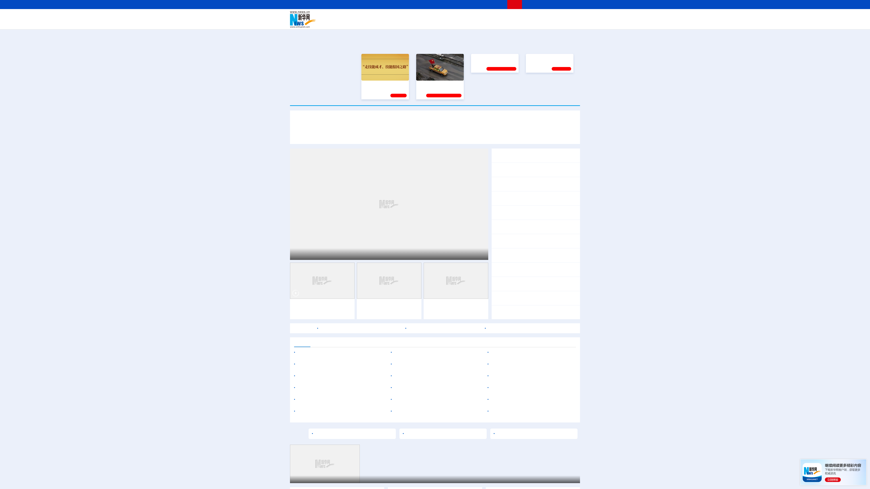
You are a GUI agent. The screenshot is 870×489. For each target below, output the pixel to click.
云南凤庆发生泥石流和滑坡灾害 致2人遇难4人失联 (361, 328)
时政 (378, 16)
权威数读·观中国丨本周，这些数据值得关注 (529, 155)
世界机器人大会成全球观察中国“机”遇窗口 (339, 135)
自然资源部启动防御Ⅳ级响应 (517, 258)
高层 (370, 16)
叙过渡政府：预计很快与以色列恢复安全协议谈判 (531, 411)
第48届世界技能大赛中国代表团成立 (523, 184)
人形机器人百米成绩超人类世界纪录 (535, 135)
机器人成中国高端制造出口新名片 (404, 135)
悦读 (514, 22)
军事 (521, 16)
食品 (369, 22)
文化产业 (570, 22)
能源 (477, 22)
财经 (401, 16)
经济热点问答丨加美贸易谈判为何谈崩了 (526, 298)
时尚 (507, 22)
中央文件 (570, 16)
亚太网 (544, 22)
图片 (544, 16)
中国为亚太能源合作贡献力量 (321, 352)
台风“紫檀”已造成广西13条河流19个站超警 (539, 238)
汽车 (361, 22)
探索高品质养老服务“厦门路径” (351, 376)
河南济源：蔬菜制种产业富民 (315, 479)
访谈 (529, 16)
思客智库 (435, 16)
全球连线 (449, 16)
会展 (485, 22)
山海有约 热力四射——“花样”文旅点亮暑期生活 (344, 254)
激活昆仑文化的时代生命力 (428, 434)
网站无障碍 (495, 4)
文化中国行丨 (371, 305)
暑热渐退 (367, 313)
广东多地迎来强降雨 (510, 269)
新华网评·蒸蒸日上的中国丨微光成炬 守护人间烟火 (534, 170)
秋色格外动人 (386, 313)
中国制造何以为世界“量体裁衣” (340, 434)
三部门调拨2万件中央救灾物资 (544, 244)
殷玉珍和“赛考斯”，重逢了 (319, 411)
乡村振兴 (431, 22)
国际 (393, 16)
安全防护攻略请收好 (458, 399)
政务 (552, 16)
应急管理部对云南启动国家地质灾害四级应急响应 (534, 252)
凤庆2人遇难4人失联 (558, 258)
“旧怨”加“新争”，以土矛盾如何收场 (518, 376)
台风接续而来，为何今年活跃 (418, 399)
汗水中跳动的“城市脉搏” (312, 305)
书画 (506, 16)
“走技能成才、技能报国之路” (384, 83)
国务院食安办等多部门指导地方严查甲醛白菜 (445, 328)
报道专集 (563, 45)
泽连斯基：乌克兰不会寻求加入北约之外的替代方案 (533, 364)
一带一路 (532, 22)
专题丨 (499, 238)
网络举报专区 (572, 4)
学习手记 (398, 94)
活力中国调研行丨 (312, 376)
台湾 (424, 16)
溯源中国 (452, 22)
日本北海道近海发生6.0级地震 (515, 388)
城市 (463, 22)
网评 (409, 16)
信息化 (391, 22)
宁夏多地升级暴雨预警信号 (549, 269)
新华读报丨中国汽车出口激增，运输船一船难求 (532, 212)
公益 (522, 22)
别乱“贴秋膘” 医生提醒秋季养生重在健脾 (426, 376)
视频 (537, 16)
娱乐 (500, 22)
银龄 (442, 22)
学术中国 (417, 22)
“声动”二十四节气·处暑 (400, 305)
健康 (514, 16)
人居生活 (379, 22)
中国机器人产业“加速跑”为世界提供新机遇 (469, 135)
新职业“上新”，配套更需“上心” (521, 434)
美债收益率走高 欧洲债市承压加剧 (518, 352)
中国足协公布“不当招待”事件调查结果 (424, 352)
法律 (560, 16)
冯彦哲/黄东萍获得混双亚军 (539, 287)
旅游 (470, 22)
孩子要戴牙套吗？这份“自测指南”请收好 (426, 411)
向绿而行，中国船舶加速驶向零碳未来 (328, 399)
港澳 (416, 16)
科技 (468, 16)
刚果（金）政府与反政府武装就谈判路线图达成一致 (533, 399)
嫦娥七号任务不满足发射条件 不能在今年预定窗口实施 (532, 328)
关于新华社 (394, 4)
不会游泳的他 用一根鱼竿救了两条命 (423, 388)
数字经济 (403, 22)
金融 (354, 22)
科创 (475, 16)
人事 (386, 16)
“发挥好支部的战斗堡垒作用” (438, 83)
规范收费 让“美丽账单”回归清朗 (519, 198)
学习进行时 (358, 16)
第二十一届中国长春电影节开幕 (419, 364)
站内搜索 (553, 4)
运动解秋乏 (407, 313)
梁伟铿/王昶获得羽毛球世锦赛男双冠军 (525, 281)
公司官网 (324, 19)
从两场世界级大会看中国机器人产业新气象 (435, 122)
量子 (483, 16)
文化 (498, 16)
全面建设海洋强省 (486, 83)
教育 (460, 16)
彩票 (492, 22)
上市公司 (556, 22)
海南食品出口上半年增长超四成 (323, 388)
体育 (491, 16)
